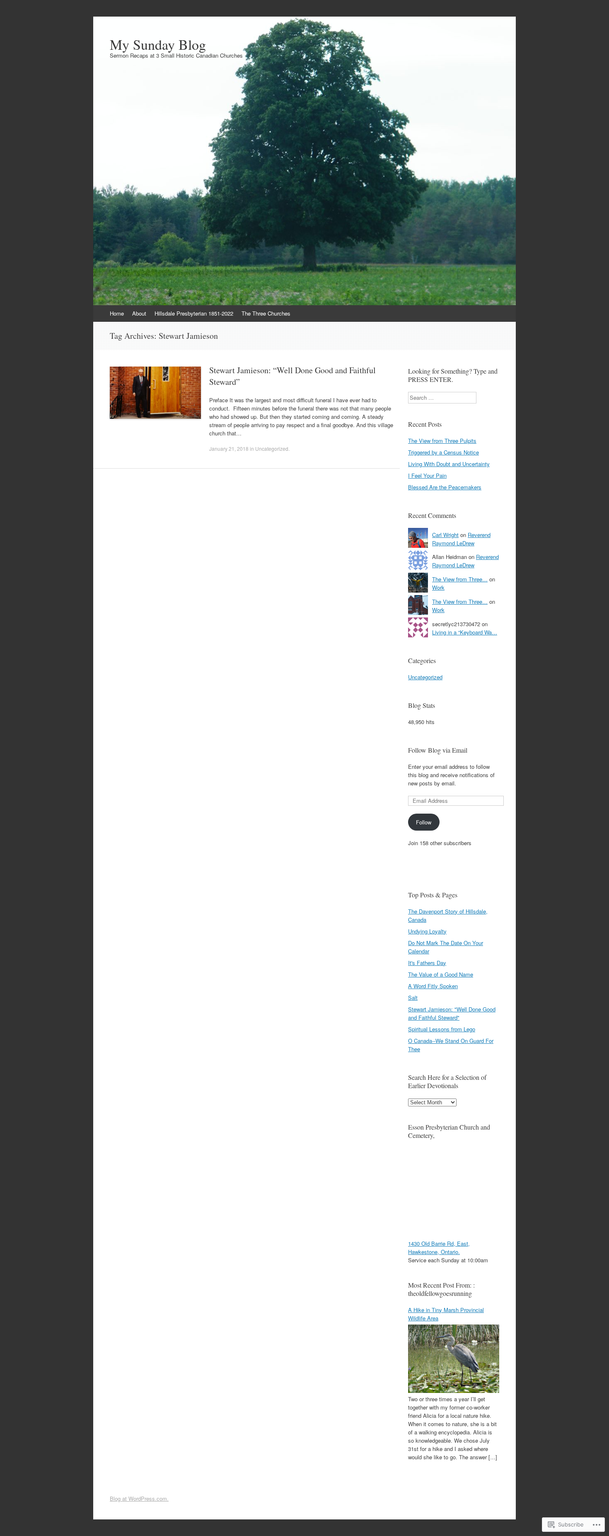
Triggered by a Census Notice (443, 452)
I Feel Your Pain (427, 475)
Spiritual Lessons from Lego (441, 1029)
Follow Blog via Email (437, 750)
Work (438, 587)
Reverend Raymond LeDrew (461, 539)
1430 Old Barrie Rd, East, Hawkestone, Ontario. (439, 1247)
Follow (423, 822)
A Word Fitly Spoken (433, 986)
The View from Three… (460, 579)
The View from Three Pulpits (442, 441)
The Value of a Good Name (440, 974)
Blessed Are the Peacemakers (444, 487)
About (139, 313)
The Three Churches (266, 313)
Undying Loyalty (427, 931)
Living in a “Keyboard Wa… (464, 632)
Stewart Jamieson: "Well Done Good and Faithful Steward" (451, 1013)
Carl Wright (445, 535)
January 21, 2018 (229, 448)
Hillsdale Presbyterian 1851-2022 (194, 313)
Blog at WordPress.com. (139, 1498)
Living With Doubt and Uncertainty (449, 464)
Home (117, 313)
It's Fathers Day (427, 963)
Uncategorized (271, 448)
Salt (413, 997)
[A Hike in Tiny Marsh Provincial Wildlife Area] (453, 1391)
